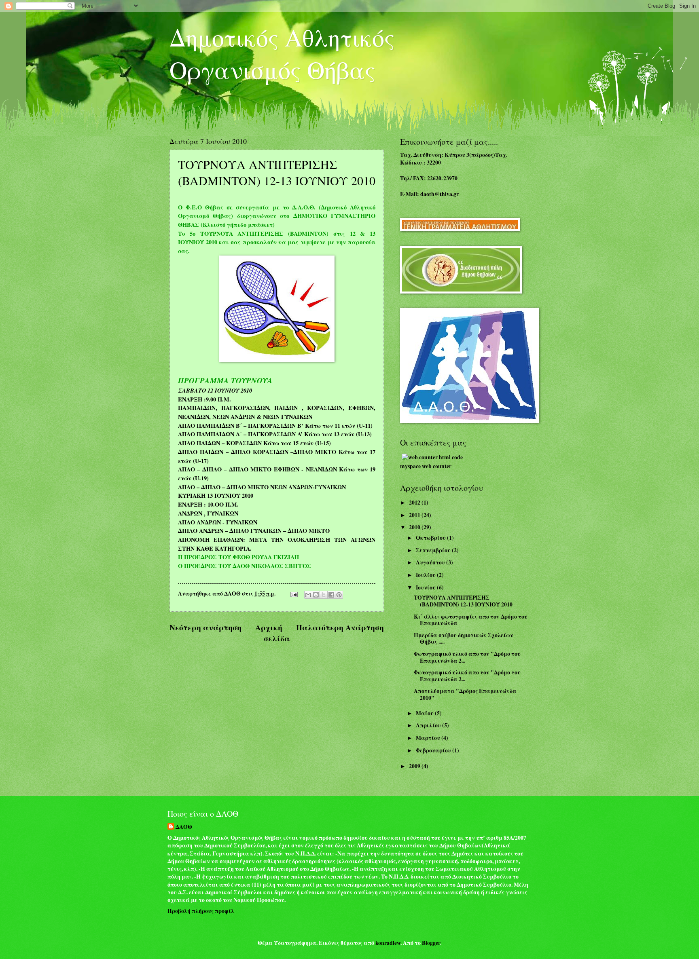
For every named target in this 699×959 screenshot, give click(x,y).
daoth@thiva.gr (439, 194)
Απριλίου (429, 725)
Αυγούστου (431, 562)
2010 (415, 527)
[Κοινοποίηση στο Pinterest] (339, 595)
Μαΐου (425, 713)
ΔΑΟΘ (184, 827)
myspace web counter (425, 466)
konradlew (387, 943)
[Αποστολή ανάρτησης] (293, 593)
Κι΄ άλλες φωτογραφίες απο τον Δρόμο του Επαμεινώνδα (470, 620)
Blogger (431, 943)
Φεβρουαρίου (434, 750)
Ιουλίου (426, 575)
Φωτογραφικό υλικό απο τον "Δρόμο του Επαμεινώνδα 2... (467, 657)
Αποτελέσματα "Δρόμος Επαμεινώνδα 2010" (465, 694)
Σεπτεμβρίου (434, 550)
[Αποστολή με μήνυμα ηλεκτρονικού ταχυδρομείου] (308, 595)
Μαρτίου (428, 738)
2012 (415, 503)
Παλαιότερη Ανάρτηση (340, 627)
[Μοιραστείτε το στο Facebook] (331, 595)
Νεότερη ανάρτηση (205, 627)
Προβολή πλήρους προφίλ (200, 911)
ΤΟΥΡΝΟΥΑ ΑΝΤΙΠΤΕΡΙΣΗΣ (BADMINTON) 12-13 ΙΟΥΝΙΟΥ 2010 (463, 601)
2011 (415, 515)
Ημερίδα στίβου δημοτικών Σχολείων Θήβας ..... (463, 638)
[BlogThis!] (316, 595)
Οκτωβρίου (431, 538)
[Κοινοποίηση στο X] (324, 595)
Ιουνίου (426, 587)
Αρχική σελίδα (272, 632)
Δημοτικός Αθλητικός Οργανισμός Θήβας (282, 53)
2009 (415, 766)
